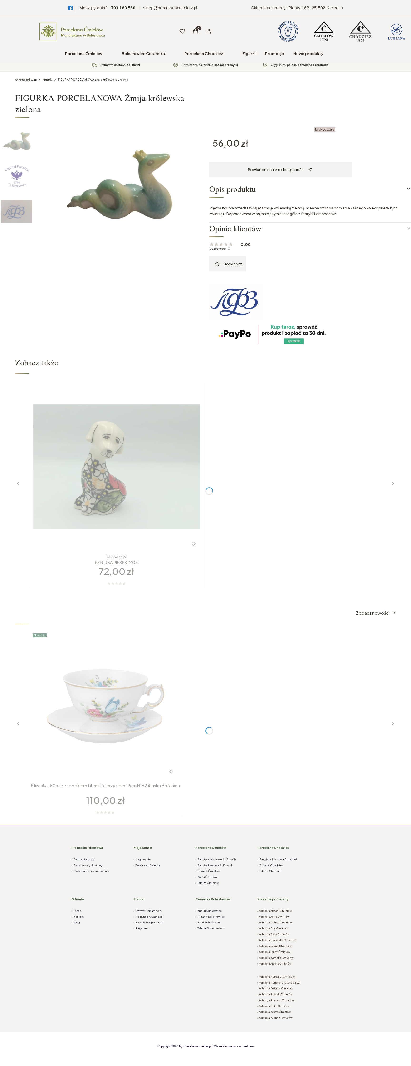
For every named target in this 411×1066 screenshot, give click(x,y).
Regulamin (141, 928)
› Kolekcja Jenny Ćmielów (273, 951)
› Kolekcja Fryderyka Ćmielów (276, 939)
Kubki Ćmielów (206, 876)
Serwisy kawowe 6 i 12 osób (214, 865)
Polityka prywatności (148, 916)
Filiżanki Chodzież (270, 865)
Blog (75, 922)
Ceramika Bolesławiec (213, 899)
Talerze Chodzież (269, 870)
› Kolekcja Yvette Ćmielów (274, 1011)
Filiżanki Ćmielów (207, 870)
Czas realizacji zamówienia (90, 870)
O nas (76, 910)
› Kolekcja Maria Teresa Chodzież (278, 982)
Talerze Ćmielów (207, 882)
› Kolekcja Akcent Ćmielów (274, 910)
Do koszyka (96, 772)
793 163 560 (123, 7)
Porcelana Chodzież (203, 53)
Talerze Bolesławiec (209, 928)
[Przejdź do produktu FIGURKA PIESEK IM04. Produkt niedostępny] (116, 467)
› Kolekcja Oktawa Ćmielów (275, 988)
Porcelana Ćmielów (83, 53)
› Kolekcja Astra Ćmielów (273, 916)
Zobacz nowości (373, 613)
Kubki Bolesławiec (208, 910)
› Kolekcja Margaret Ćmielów (276, 976)
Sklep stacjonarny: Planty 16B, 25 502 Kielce (295, 7)
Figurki (248, 53)
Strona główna (26, 79)
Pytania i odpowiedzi (148, 922)
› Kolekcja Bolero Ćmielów (274, 922)
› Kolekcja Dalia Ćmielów (273, 934)
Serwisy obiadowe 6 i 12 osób (215, 859)
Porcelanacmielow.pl (197, 1046)
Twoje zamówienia (146, 865)
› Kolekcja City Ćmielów (272, 928)
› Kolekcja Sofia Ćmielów (273, 1005)
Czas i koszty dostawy (86, 865)
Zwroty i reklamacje (147, 910)
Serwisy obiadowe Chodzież (277, 859)
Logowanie (142, 859)
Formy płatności (83, 859)
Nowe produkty (308, 53)
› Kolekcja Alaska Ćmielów (274, 963)
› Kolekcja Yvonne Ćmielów (275, 1017)
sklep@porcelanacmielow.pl (170, 7)
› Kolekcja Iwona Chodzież (274, 945)
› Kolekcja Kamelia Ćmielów (275, 957)
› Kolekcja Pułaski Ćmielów (275, 994)
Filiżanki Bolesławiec (210, 916)
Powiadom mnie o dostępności (276, 169)
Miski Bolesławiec (208, 922)
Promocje (274, 53)
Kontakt (77, 916)
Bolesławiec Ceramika (143, 53)
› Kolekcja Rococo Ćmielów (275, 1000)
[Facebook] (70, 8)
